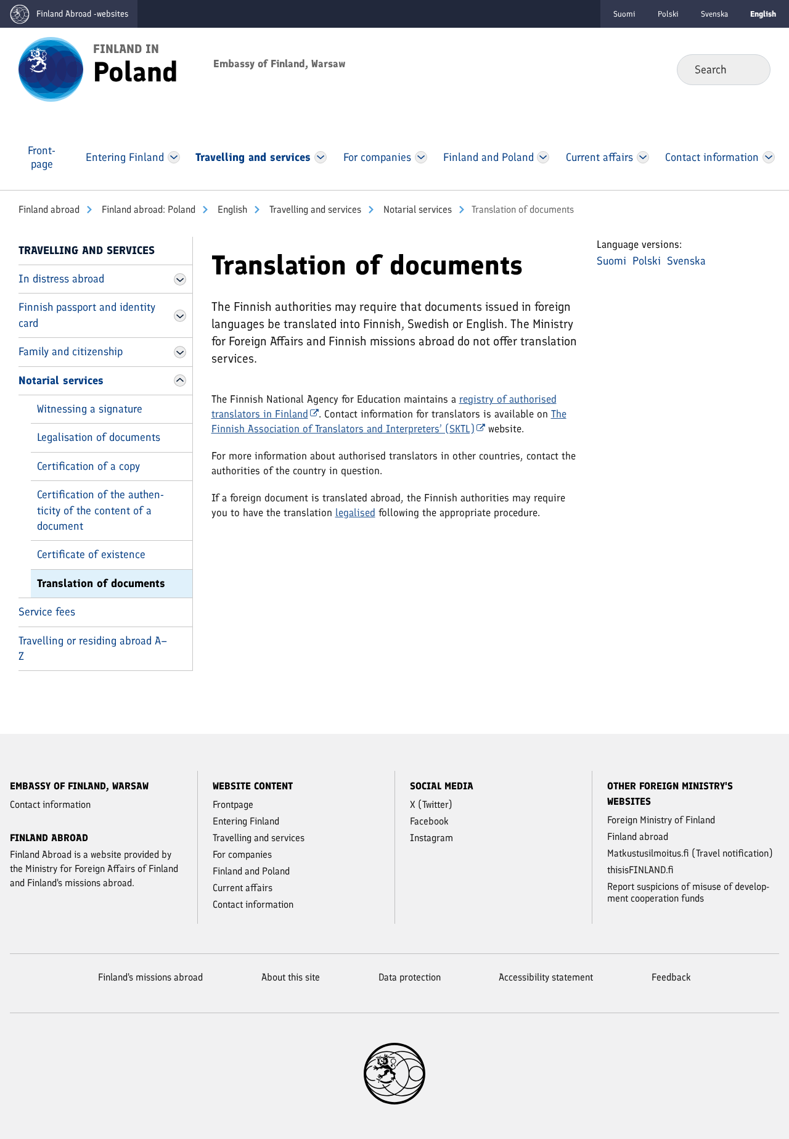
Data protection (409, 977)
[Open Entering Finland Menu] (173, 157)
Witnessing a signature (89, 409)
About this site (290, 977)
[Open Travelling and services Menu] (320, 157)
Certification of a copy (88, 466)
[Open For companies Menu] (421, 157)
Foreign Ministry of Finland (661, 820)
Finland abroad (49, 209)
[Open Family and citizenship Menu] (180, 352)
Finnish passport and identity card (86, 314)
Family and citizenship (70, 351)
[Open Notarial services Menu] (180, 380)
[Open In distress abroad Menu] (180, 279)
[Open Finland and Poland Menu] (543, 157)
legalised (355, 512)
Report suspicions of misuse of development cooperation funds (688, 892)
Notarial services (416, 209)
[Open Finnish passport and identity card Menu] (180, 315)
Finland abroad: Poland (147, 209)
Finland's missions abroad (150, 977)
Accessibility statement (546, 977)
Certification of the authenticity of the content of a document (100, 510)
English (231, 209)
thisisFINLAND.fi (640, 870)
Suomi (624, 14)
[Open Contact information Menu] (768, 157)
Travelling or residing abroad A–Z (92, 648)
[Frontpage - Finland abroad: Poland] (50, 68)
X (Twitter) (431, 804)
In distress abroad (61, 279)
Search (751, 69)
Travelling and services (314, 209)
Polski (668, 14)
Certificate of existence (91, 554)
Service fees (46, 612)
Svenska (714, 14)
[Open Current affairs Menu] (643, 157)
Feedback (671, 977)
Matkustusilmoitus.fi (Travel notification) (690, 853)
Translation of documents (101, 583)
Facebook (429, 821)
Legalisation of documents (98, 437)
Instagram (431, 838)
